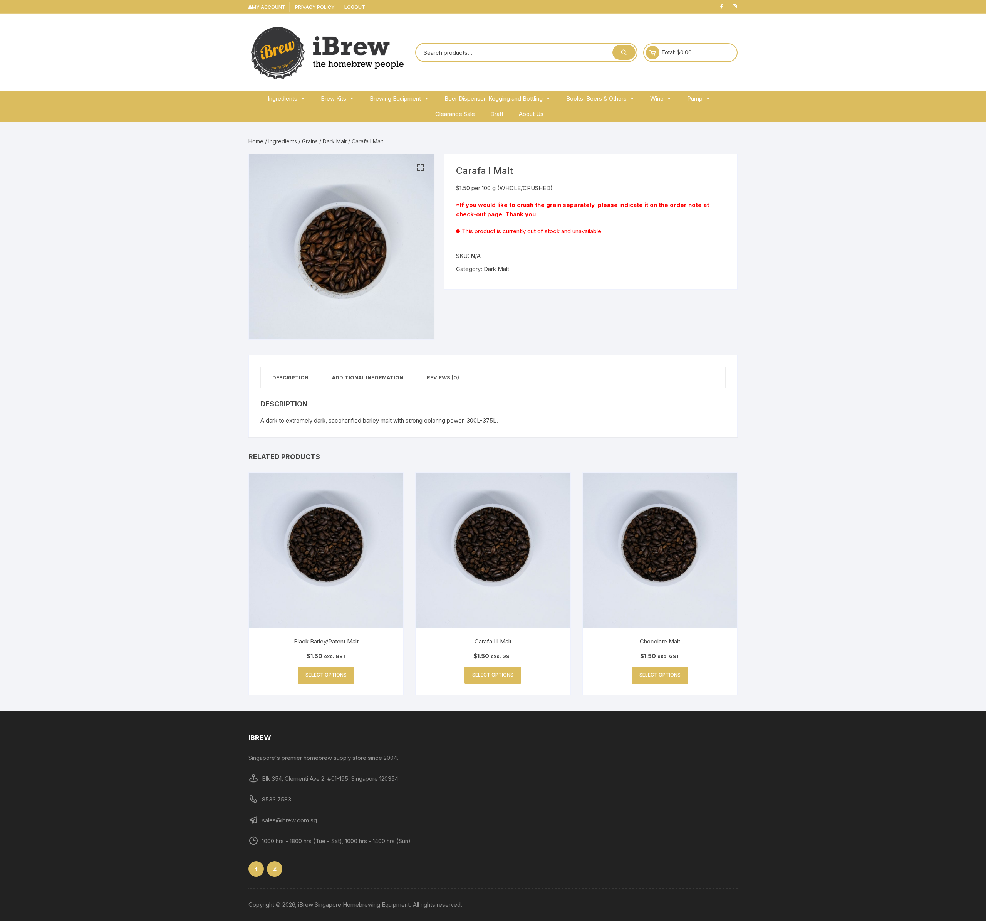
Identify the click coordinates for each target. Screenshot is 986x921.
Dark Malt (335, 141)
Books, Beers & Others (596, 98)
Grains (310, 141)
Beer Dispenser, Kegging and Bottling (493, 98)
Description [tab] (290, 377)
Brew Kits (333, 98)
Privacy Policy (315, 7)
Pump (695, 98)
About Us (531, 114)
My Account (268, 7)
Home (255, 141)
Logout (354, 7)
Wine (657, 98)
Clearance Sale (455, 114)
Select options (326, 675)
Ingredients (282, 98)
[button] (420, 167)
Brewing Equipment (395, 98)
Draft (496, 114)
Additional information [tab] (367, 377)
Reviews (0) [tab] (443, 377)
